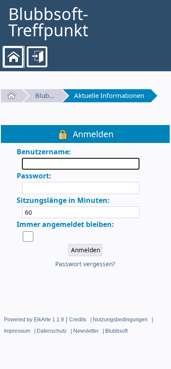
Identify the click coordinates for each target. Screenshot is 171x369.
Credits (77, 319)
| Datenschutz (50, 331)
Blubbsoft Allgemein (45, 95)
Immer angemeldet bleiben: (65, 224)
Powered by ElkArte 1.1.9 (34, 319)
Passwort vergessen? (85, 264)
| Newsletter (85, 331)
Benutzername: (44, 152)
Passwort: (34, 176)
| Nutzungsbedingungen (119, 319)
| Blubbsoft (115, 331)
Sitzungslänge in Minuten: (63, 200)
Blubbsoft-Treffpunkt (48, 22)
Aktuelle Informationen (109, 95)
